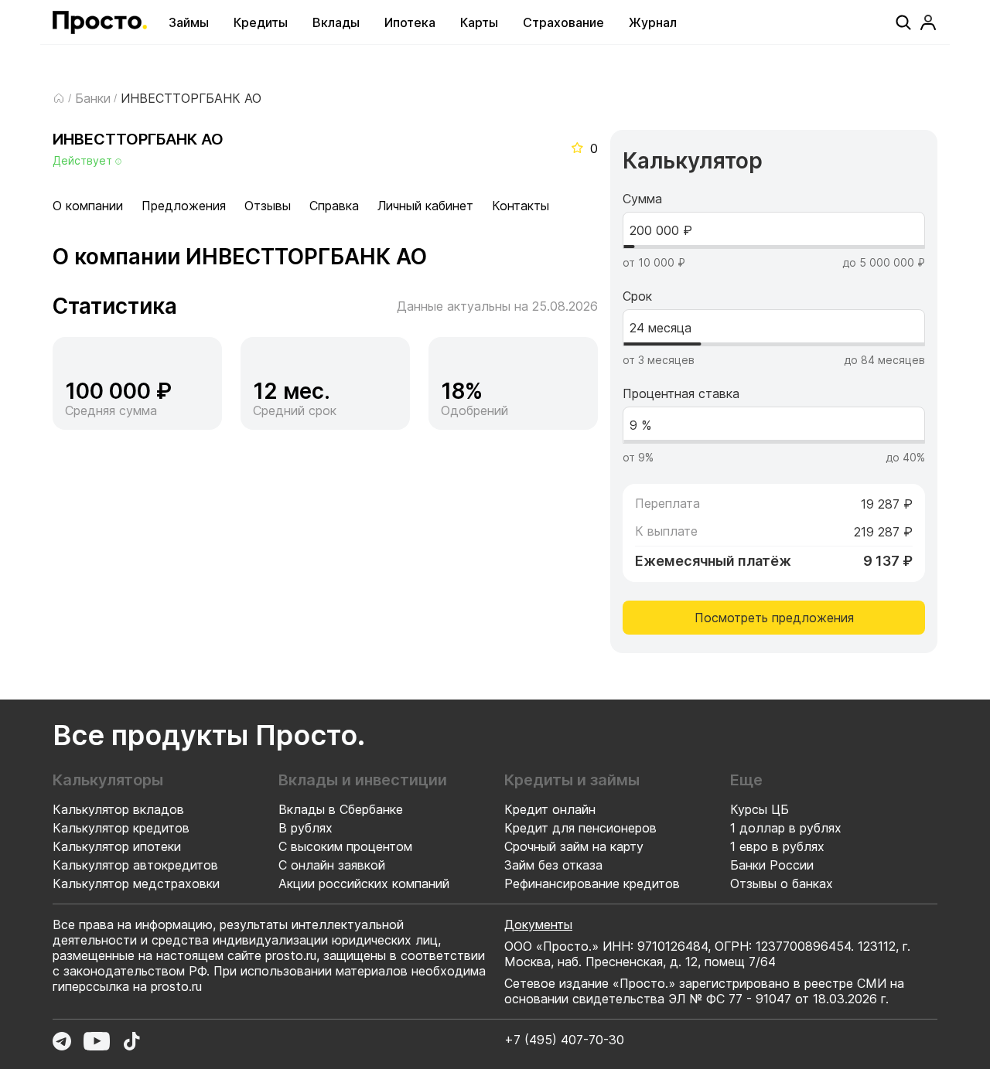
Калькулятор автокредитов (135, 865)
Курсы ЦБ (759, 809)
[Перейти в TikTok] (131, 1041)
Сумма (642, 199)
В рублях (305, 828)
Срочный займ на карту (574, 846)
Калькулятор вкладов (118, 809)
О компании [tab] (88, 205)
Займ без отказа (553, 865)
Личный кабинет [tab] (425, 205)
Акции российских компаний (363, 883)
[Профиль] (928, 22)
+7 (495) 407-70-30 (564, 1039)
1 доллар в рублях (786, 828)
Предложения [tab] (184, 205)
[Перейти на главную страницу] (100, 22)
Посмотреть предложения (774, 617)
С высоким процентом (345, 846)
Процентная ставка (681, 393)
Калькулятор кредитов (121, 828)
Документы (538, 924)
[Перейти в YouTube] (97, 1041)
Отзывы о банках (781, 883)
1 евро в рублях (777, 846)
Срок (637, 296)
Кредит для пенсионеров (580, 828)
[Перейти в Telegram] (62, 1041)
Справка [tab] (334, 205)
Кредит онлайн (550, 809)
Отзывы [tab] (267, 205)
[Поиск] (903, 22)
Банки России (772, 865)
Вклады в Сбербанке (340, 809)
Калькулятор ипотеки (117, 846)
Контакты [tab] (520, 205)
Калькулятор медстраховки (136, 883)
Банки (93, 98)
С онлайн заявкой (331, 865)
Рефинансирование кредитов (592, 883)
